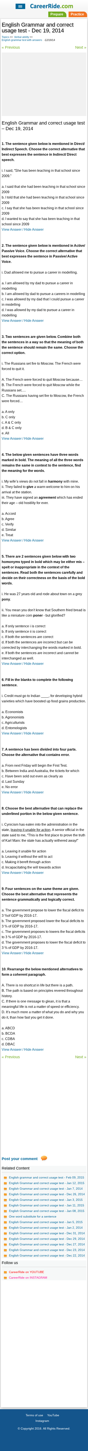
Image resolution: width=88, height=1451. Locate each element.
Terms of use (34, 1415)
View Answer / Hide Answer (23, 229)
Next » (80, 47)
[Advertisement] (44, 84)
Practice (77, 14)
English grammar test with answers (22, 40)
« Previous (11, 47)
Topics (5, 37)
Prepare (56, 14)
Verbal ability (21, 37)
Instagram (42, 1420)
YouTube (53, 1415)
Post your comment (20, 1159)
